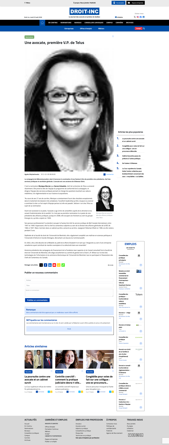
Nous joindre (84, 3)
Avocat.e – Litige (124, 312)
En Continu (53, 22)
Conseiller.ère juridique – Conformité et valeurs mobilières (123, 299)
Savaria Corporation (124, 343)
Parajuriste (79, 433)
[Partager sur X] (41, 265)
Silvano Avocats (123, 360)
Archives (129, 22)
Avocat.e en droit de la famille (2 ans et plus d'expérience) (124, 353)
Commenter (41, 392)
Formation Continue (51, 429)
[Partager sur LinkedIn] (50, 265)
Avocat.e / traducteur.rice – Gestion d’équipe (124, 401)
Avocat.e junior (81, 426)
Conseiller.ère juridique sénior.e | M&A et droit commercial (125, 387)
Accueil (27, 423)
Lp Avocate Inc (122, 331)
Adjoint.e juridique (82, 428)
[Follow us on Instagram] (138, 17)
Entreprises (69, 28)
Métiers (101, 28)
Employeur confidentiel (124, 289)
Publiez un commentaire (37, 300)
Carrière (119, 22)
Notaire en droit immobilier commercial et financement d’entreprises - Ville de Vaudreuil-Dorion (125, 278)
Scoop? (138, 28)
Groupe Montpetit (123, 394)
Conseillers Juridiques (93, 22)
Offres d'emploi (86, 28)
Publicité (93, 3)
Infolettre (120, 17)
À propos (76, 3)
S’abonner (130, 431)
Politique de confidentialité (111, 427)
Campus (109, 22)
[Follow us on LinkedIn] (143, 17)
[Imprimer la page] (58, 265)
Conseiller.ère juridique (123, 338)
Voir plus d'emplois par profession (87, 438)
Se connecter (120, 3)
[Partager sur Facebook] (45, 265)
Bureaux (77, 22)
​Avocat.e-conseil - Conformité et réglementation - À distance (125, 369)
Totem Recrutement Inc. (124, 307)
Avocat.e (78, 423)
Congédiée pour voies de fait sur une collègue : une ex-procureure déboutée (133, 148)
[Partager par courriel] (54, 265)
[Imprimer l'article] (51, 391)
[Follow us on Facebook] (140, 17)
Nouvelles (28, 372)
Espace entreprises (137, 3)
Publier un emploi (51, 441)
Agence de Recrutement (114, 433)
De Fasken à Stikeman (129, 163)
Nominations (66, 22)
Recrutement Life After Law (124, 265)
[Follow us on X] (135, 17)
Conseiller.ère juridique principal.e (123, 257)
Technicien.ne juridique (83, 435)
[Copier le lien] (63, 265)
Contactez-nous (111, 423)
